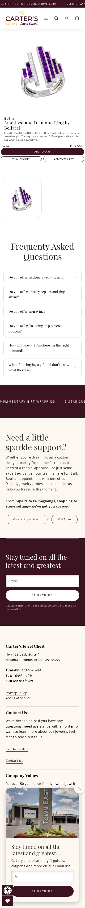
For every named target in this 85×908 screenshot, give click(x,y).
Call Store (64, 519)
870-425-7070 (17, 748)
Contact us (14, 760)
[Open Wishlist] (7, 901)
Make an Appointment (26, 519)
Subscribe (42, 891)
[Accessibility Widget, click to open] (7, 890)
